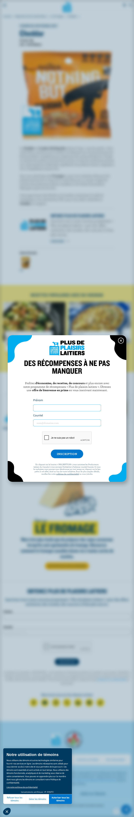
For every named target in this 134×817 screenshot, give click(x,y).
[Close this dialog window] (121, 341)
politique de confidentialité (67, 474)
